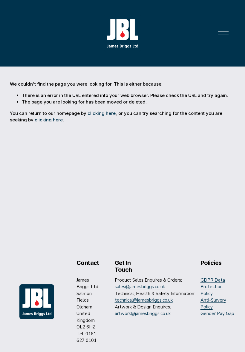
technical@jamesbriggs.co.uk (144, 300)
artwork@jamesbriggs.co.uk (143, 314)
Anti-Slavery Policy (213, 303)
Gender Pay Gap (217, 314)
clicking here (102, 113)
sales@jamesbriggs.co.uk (140, 287)
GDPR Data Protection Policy (212, 287)
